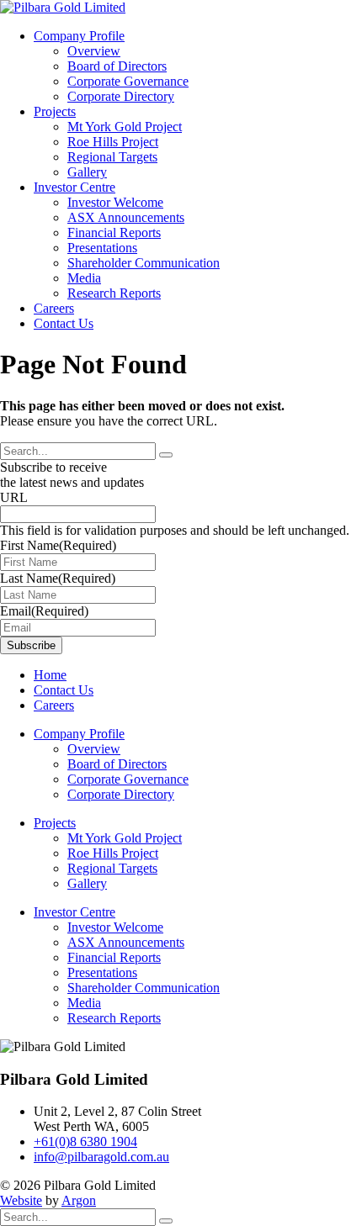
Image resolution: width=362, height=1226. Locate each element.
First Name (58, 545)
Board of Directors (117, 66)
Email (44, 611)
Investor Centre (74, 187)
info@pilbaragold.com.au (101, 1156)
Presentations (102, 247)
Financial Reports (114, 232)
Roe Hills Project (112, 142)
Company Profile (79, 36)
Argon (78, 1200)
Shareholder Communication (143, 263)
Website (21, 1200)
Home (50, 675)
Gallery (87, 172)
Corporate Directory (120, 96)
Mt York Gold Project (124, 126)
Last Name (57, 578)
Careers (54, 308)
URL (14, 497)
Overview (93, 51)
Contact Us (63, 323)
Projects (55, 111)
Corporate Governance (128, 81)
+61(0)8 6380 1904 (85, 1141)
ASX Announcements (125, 217)
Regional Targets (112, 157)
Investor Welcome (115, 202)
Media (84, 278)
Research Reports (114, 293)
